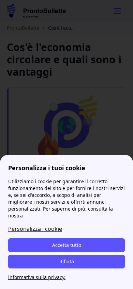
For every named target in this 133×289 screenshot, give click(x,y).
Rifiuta (66, 261)
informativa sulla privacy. (36, 277)
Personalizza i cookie (35, 228)
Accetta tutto (66, 245)
